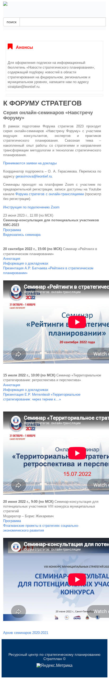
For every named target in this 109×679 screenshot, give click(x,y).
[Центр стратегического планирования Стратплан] (54, 4)
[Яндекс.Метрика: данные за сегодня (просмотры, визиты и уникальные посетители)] (54, 665)
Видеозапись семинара (21, 235)
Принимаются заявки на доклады (30, 163)
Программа (12, 230)
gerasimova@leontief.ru (34, 176)
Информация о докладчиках (25, 263)
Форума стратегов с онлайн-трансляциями (49, 194)
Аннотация (11, 259)
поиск (11, 22)
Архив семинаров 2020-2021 (25, 633)
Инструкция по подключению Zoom (31, 207)
